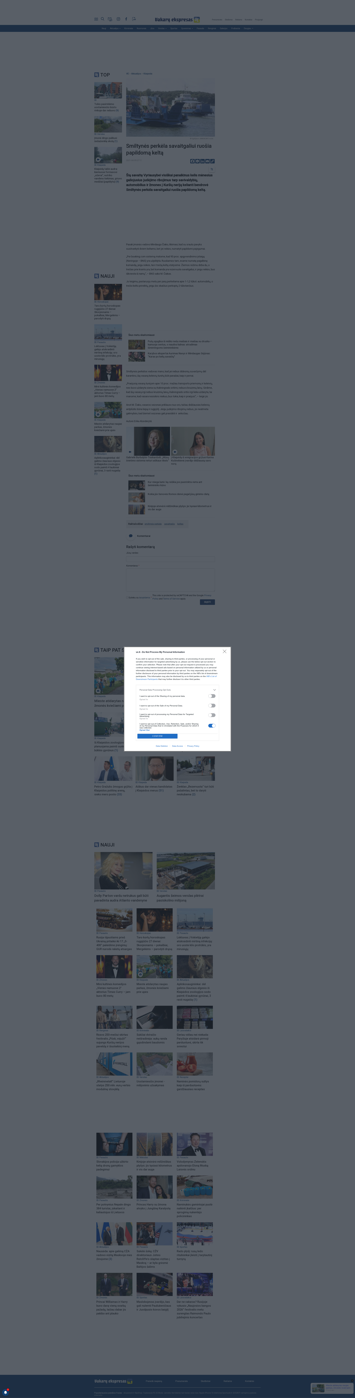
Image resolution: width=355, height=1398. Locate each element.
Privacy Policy (193, 746)
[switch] (211, 696)
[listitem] (177, 689)
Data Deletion (162, 746)
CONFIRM (157, 736)
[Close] (225, 652)
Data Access (177, 746)
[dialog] (177, 699)
